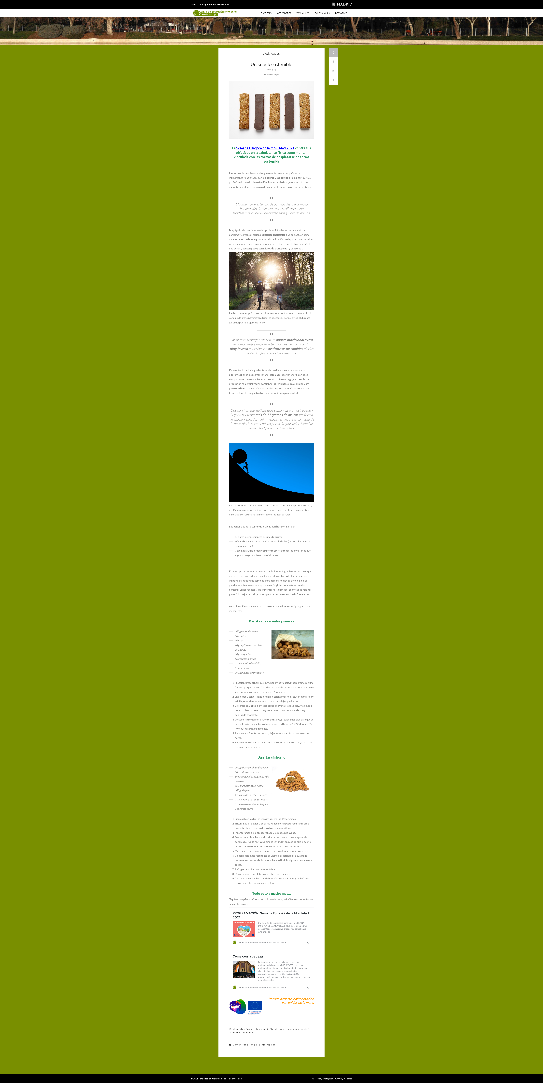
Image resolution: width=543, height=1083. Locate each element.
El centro (266, 13)
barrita (255, 1029)
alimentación (241, 1029)
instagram (328, 1078)
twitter (338, 1078)
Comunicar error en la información (254, 1045)
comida (265, 1029)
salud (232, 1032)
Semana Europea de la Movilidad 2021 (265, 148)
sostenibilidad (246, 1032)
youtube (348, 1078)
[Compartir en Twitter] (333, 70)
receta (303, 1029)
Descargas (341, 13)
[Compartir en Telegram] (333, 80)
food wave (277, 1029)
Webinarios (303, 13)
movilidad (292, 1029)
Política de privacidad (231, 1078)
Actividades (284, 13)
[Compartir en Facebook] (333, 61)
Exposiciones (322, 13)
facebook (317, 1078)
